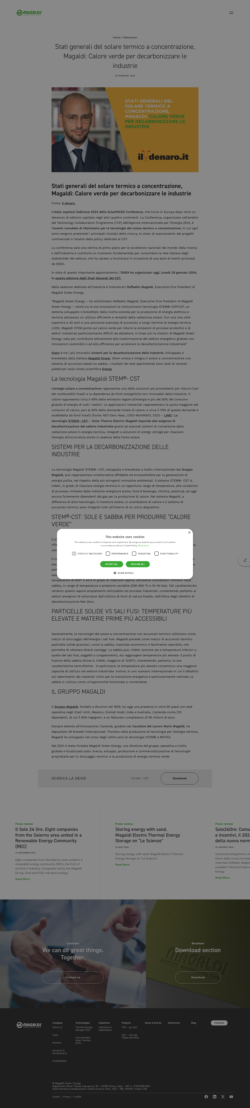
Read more (143, 545)
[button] (125, 573)
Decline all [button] (138, 564)
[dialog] (125, 554)
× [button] (189, 532)
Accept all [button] (111, 564)
